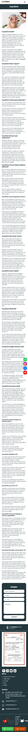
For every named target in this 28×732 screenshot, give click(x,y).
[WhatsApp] (25, 359)
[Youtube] (11, 670)
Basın (4, 683)
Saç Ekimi (5, 681)
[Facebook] (25, 368)
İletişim (5, 685)
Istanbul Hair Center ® (9, 676)
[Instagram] (25, 364)
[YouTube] (25, 372)
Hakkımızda (6, 679)
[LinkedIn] (14, 670)
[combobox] (5, 599)
